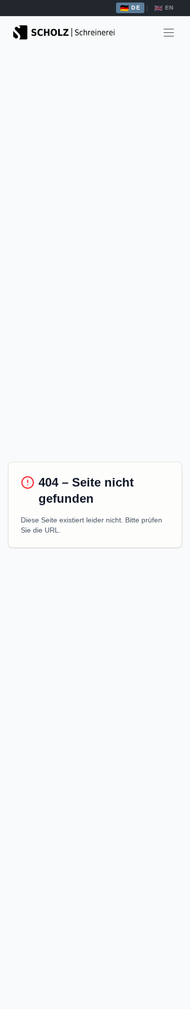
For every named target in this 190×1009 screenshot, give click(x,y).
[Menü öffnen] (169, 32)
